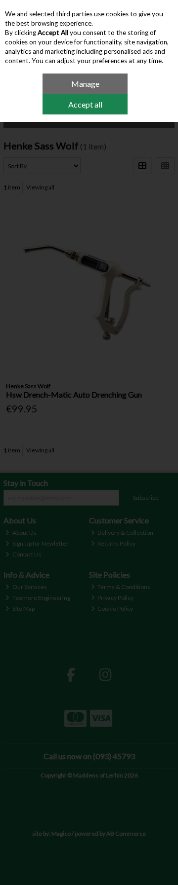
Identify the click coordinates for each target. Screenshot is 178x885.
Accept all (85, 104)
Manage (85, 83)
